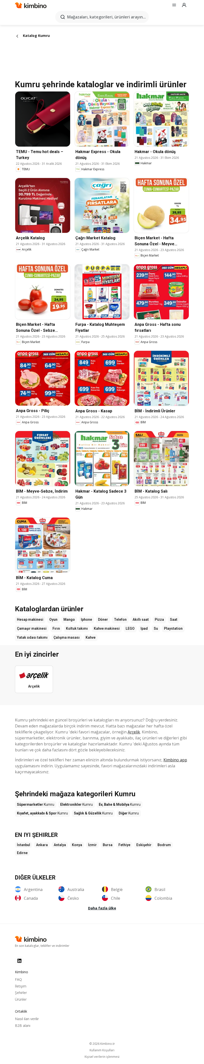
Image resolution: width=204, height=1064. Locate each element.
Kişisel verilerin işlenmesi (102, 1057)
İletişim (20, 986)
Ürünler (21, 999)
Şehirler (21, 992)
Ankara (42, 845)
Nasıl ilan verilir (27, 1018)
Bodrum (164, 845)
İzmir (92, 845)
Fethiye (124, 845)
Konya (77, 845)
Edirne (22, 853)
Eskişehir (144, 845)
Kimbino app (175, 760)
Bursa (107, 845)
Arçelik (134, 732)
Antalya (60, 845)
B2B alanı (22, 1025)
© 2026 (102, 1044)
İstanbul (23, 845)
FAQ (18, 979)
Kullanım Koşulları (102, 1050)
